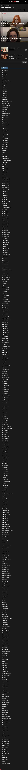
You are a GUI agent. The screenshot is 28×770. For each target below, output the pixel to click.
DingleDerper (5, 283)
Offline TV (4, 600)
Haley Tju (4, 361)
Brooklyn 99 (4, 205)
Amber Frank (5, 107)
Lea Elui (4, 477)
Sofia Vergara (5, 667)
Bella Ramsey (5, 168)
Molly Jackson (5, 571)
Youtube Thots (5, 753)
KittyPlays (4, 451)
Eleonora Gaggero (6, 301)
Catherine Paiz (5, 222)
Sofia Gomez (5, 665)
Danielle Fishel (5, 267)
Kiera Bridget (5, 442)
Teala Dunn (4, 706)
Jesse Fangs (4, 401)
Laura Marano (5, 467)
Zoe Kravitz (4, 757)
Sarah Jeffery (5, 649)
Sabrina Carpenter (6, 637)
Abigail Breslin (4, 9)
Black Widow (5, 177)
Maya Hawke (5, 536)
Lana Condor (5, 463)
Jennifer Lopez (5, 399)
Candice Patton (5, 215)
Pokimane (4, 620)
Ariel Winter (4, 132)
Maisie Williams (5, 524)
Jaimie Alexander (5, 389)
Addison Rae (15, 9)
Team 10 (4, 708)
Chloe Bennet (5, 226)
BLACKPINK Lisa (6, 183)
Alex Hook (4, 79)
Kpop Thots (4, 453)
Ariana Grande (5, 130)
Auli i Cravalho (5, 148)
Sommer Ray (5, 671)
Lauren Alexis (5, 469)
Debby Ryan (4, 273)
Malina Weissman (6, 526)
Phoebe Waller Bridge (7, 618)
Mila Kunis (4, 553)
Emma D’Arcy (5, 322)
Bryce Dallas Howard (6, 207)
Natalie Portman (5, 585)
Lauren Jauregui (5, 473)
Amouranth (4, 111)
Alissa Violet (4, 93)
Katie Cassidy (5, 432)
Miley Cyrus (4, 557)
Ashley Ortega (5, 138)
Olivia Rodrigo (5, 606)
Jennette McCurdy (6, 395)
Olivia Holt (4, 604)
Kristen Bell (4, 455)
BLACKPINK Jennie (6, 179)
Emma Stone (5, 330)
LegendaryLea (5, 479)
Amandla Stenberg (6, 105)
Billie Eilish (4, 175)
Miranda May (5, 567)
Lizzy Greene (5, 500)
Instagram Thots (6, 377)
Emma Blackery (5, 318)
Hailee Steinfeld (5, 359)
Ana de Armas (5, 115)
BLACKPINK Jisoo (6, 181)
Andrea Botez (5, 117)
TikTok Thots (5, 720)
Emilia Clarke (5, 307)
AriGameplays (5, 134)
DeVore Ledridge (6, 277)
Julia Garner (4, 414)
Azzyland (4, 154)
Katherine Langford (6, 426)
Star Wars (4, 690)
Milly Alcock (4, 563)
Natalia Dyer (5, 583)
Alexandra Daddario (6, 81)
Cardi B (3, 220)
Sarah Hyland (5, 647)
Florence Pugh (5, 344)
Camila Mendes (5, 213)
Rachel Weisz (5, 622)
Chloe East (4, 228)
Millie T (3, 561)
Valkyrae (4, 737)
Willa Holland (5, 747)
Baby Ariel (4, 156)
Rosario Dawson (6, 632)
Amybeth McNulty (6, 113)
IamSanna (4, 371)
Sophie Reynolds (5, 682)
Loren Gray (4, 504)
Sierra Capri (4, 655)
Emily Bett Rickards (6, 309)
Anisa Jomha (5, 119)
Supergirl (4, 698)
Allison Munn (5, 97)
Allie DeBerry (5, 95)
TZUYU (3, 733)
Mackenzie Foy (5, 510)
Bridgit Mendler (5, 191)
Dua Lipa (4, 297)
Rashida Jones (5, 624)
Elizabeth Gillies (5, 303)
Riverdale (4, 628)
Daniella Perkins (5, 265)
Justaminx (4, 416)
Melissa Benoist (5, 547)
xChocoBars (5, 751)
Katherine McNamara (7, 428)
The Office (4, 714)
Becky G (4, 164)
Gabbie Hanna (5, 350)
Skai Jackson (5, 659)
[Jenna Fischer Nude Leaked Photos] (4, 56)
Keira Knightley (5, 438)
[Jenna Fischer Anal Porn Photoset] (14, 24)
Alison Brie (4, 91)
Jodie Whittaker (5, 406)
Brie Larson (4, 193)
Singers (3, 657)
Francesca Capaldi (6, 346)
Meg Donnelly (5, 540)
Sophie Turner (5, 686)
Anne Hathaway (5, 123)
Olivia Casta (4, 602)
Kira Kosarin (4, 448)
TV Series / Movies (6, 722)
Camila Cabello (5, 211)
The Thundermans (6, 716)
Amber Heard (5, 109)
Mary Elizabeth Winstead (7, 530)
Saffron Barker (5, 641)
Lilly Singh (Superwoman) (7, 493)
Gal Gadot (4, 354)
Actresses (10, 9)
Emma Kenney (5, 324)
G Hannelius (4, 348)
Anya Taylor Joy (5, 128)
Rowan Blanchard (6, 635)
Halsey (3, 363)
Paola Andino (5, 608)
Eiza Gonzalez (5, 299)
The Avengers (5, 712)
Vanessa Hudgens (6, 739)
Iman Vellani (4, 373)
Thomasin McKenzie (6, 718)
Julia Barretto (5, 412)
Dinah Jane (4, 281)
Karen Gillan (4, 422)
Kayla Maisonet (5, 436)
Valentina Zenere (6, 735)
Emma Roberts (5, 328)
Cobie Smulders (5, 240)
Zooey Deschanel (6, 763)
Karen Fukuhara (5, 420)
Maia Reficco (5, 522)
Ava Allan (4, 150)
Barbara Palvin (5, 158)
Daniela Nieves (5, 262)
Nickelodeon (5, 590)
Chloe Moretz (5, 230)
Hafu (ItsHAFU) (5, 357)
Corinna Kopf (5, 244)
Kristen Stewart (5, 457)
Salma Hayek (5, 643)
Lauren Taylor (5, 475)
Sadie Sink (4, 639)
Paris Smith (4, 612)
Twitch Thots (5, 731)
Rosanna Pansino (6, 630)
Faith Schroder (5, 340)
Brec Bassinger (5, 187)
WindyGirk (4, 749)
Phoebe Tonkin (5, 616)
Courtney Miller (5, 250)
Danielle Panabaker (6, 269)
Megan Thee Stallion (6, 545)
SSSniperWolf (5, 688)
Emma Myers (5, 326)
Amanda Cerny (5, 103)
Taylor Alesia (5, 704)
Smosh (3, 661)
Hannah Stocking (6, 365)
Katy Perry (4, 434)
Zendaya (4, 755)
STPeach (4, 694)
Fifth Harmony (5, 342)
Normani (4, 598)
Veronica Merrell (5, 743)
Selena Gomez (5, 653)
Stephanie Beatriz (6, 692)
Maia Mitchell (5, 520)
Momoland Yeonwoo (6, 575)
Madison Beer (5, 518)
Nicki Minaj (4, 592)
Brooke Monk (5, 199)
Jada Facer (4, 381)
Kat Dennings (5, 424)
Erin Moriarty (5, 336)
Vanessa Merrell (5, 741)
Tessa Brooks (5, 710)
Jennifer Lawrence (6, 397)
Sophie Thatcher (5, 684)
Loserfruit (4, 506)
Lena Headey (5, 485)
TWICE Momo (5, 726)
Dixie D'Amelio (5, 287)
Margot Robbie (5, 528)
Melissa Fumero (5, 549)
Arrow (3, 136)
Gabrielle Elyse (5, 352)
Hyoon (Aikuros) (5, 369)
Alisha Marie (5, 89)
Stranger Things (5, 696)
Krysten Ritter (5, 459)
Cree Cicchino (5, 252)
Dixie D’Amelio (5, 289)
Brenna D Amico (5, 189)
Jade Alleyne (4, 383)
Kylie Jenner (4, 461)
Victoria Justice (5, 745)
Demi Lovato (5, 275)
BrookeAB (4, 203)
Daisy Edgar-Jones (6, 254)
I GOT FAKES (3, 25)
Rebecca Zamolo (6, 626)
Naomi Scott (5, 581)
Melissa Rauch (5, 551)
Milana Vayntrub (5, 555)
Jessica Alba (4, 404)
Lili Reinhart (4, 489)
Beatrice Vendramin (6, 160)
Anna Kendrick (5, 121)
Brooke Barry (5, 197)
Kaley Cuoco (5, 418)
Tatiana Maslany (5, 702)
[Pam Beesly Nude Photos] (4, 49)
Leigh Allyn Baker (6, 481)
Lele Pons (4, 483)
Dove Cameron (5, 295)
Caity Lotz (4, 209)
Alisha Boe (4, 87)
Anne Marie (4, 126)
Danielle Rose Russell (7, 271)
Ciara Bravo (4, 238)
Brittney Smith (5, 195)
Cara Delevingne (5, 218)
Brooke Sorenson (6, 201)
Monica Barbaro (5, 577)
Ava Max (4, 152)
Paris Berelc (4, 610)
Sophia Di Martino (6, 675)
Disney (3, 285)
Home (2, 5)
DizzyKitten (4, 291)
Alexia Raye (4, 83)
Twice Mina (4, 724)
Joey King (4, 408)
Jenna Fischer (3, 21)
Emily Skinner (5, 314)
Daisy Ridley (4, 258)
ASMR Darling (5, 140)
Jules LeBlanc (5, 410)
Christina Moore (5, 236)
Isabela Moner (5, 379)
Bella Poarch (5, 166)
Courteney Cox (5, 248)
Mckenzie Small (5, 538)
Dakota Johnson (5, 260)
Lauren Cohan (5, 471)
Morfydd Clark (5, 579)
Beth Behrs (4, 173)
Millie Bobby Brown (6, 559)
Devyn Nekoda (5, 279)
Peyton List (4, 614)
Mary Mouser (5, 532)
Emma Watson (5, 332)
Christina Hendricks (6, 232)
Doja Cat (4, 293)
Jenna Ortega (5, 393)
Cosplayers (4, 246)
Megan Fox (4, 543)
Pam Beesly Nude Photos (15, 48)
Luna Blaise (4, 508)
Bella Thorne (5, 170)
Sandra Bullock (5, 645)
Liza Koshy (4, 498)
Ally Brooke (4, 99)
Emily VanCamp (5, 316)
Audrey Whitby (5, 146)
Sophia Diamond (6, 677)
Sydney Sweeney (6, 700)
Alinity (3, 85)
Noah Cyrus (4, 596)
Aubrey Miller (5, 144)
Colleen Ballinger (6, 242)
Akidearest (21, 9)
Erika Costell (5, 334)
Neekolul (4, 587)
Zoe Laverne (5, 759)
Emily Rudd (4, 312)
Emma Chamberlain (6, 320)
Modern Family (5, 569)
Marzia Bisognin (5, 534)
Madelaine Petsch (6, 514)
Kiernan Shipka (5, 444)
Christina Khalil (5, 234)
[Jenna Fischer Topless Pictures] (14, 39)
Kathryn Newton (5, 430)
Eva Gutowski (5, 338)
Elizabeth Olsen (5, 305)
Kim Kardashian (5, 446)
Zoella (3, 761)
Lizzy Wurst (4, 502)
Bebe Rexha (4, 162)
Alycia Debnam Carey (7, 101)
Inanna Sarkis (5, 375)
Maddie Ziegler (5, 512)
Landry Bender (5, 465)
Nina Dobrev (5, 594)
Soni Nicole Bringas (6, 673)
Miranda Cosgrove (6, 565)
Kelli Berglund (5, 440)
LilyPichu (4, 496)
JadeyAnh (4, 387)
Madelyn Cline (5, 516)
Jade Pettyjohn (5, 385)
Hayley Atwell (5, 367)
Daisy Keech (5, 256)
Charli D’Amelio (5, 224)
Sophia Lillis (4, 679)
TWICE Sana (5, 729)
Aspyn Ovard (5, 142)
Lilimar (3, 491)
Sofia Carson (5, 663)
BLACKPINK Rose (6, 185)
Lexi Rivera (4, 487)
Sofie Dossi (4, 669)
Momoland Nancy (6, 573)
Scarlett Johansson (6, 651)
